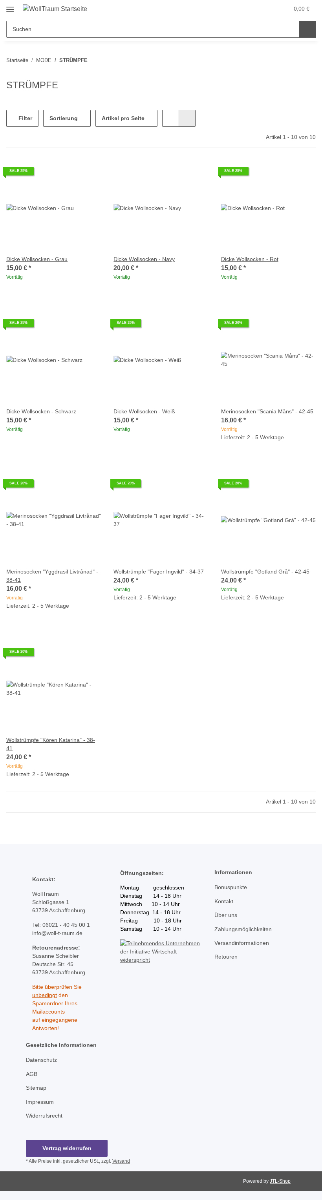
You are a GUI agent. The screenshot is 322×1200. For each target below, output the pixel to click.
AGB (31, 1074)
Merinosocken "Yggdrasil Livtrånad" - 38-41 (52, 575)
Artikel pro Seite (123, 118)
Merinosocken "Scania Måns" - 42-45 (267, 411)
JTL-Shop (280, 1181)
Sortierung (63, 118)
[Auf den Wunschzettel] (302, 325)
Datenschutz (41, 1060)
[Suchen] (307, 29)
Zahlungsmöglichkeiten (243, 929)
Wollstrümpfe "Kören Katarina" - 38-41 (50, 744)
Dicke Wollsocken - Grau (37, 259)
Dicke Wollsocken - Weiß (144, 411)
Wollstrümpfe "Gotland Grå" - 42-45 (265, 571)
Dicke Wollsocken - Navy (144, 259)
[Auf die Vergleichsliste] (282, 325)
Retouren (226, 956)
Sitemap (36, 1088)
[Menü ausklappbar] (10, 6)
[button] (251, 8)
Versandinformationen (241, 943)
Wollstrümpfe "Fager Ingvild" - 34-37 (158, 571)
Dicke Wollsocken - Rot (249, 259)
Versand (121, 1161)
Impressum (40, 1102)
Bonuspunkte (230, 887)
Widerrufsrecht (44, 1115)
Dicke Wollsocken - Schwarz (41, 411)
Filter (24, 118)
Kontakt (223, 901)
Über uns (225, 915)
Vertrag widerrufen (66, 1148)
